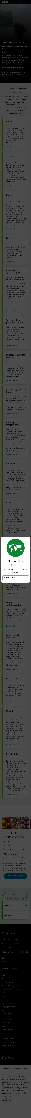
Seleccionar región (10, 577)
